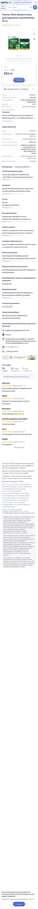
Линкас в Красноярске (9, 500)
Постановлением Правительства (14, 542)
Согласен (19, 904)
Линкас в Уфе (24, 493)
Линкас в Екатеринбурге (22, 495)
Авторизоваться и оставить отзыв (16, 376)
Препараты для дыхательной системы (12, 511)
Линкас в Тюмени (7, 495)
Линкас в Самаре (19, 502)
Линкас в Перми (22, 500)
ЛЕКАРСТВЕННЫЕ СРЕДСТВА (15, 509)
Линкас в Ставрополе (23, 504)
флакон (33, 161)
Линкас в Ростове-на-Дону (10, 493)
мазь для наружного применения (28, 157)
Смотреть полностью (22, 167)
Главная (4, 509)
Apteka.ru (28, 517)
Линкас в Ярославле (8, 507)
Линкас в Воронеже (8, 489)
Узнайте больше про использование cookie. (18, 899)
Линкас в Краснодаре (9, 487)
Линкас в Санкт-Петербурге (21, 484)
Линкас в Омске (20, 489)
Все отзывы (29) (19, 447)
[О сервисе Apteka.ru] (36, 2)
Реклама (33, 356)
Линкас (26, 511)
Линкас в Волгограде (9, 498)
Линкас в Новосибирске (24, 487)
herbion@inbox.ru (12, 347)
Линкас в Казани (7, 502)
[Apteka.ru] (6, 2)
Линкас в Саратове (22, 498)
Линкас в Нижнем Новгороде (11, 491)
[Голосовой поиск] (31, 7)
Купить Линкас (7, 484)
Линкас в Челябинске (9, 504)
